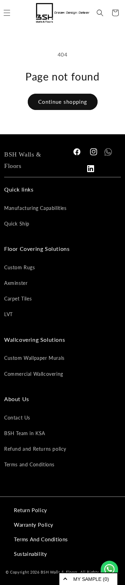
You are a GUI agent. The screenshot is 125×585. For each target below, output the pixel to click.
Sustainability (30, 554)
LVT (8, 314)
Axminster (15, 283)
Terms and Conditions (29, 464)
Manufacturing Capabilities (35, 208)
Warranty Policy (33, 525)
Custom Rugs (19, 267)
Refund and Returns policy (35, 449)
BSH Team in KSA (24, 433)
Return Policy (30, 510)
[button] (100, 12)
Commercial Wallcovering (33, 374)
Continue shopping (62, 102)
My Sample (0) (91, 579)
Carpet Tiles (18, 299)
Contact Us (17, 418)
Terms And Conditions (41, 539)
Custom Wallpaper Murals (34, 358)
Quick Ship (17, 224)
